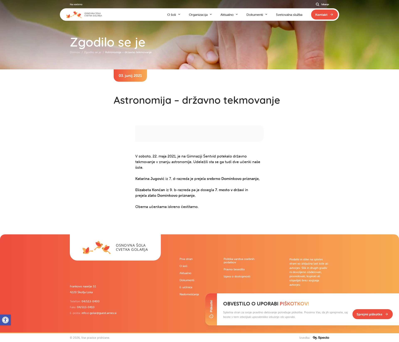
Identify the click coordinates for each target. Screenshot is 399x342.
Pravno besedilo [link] (234, 269)
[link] (115, 247)
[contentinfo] (199, 151)
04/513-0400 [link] (90, 301)
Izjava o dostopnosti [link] (237, 276)
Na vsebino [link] (76, 4)
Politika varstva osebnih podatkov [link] (239, 260)
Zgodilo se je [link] (93, 52)
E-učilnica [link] (186, 287)
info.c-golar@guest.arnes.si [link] (98, 313)
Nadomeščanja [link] (189, 294)
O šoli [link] (183, 266)
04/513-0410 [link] (86, 307)
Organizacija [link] (198, 14)
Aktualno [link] (185, 273)
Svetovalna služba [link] (289, 14)
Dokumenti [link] (187, 280)
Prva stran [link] (186, 259)
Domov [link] (75, 52)
